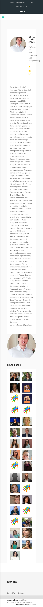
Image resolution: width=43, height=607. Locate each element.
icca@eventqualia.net (17, 2)
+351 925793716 (21, 6)
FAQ (31, 2)
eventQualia (31, 605)
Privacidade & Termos (25, 602)
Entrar (23, 11)
